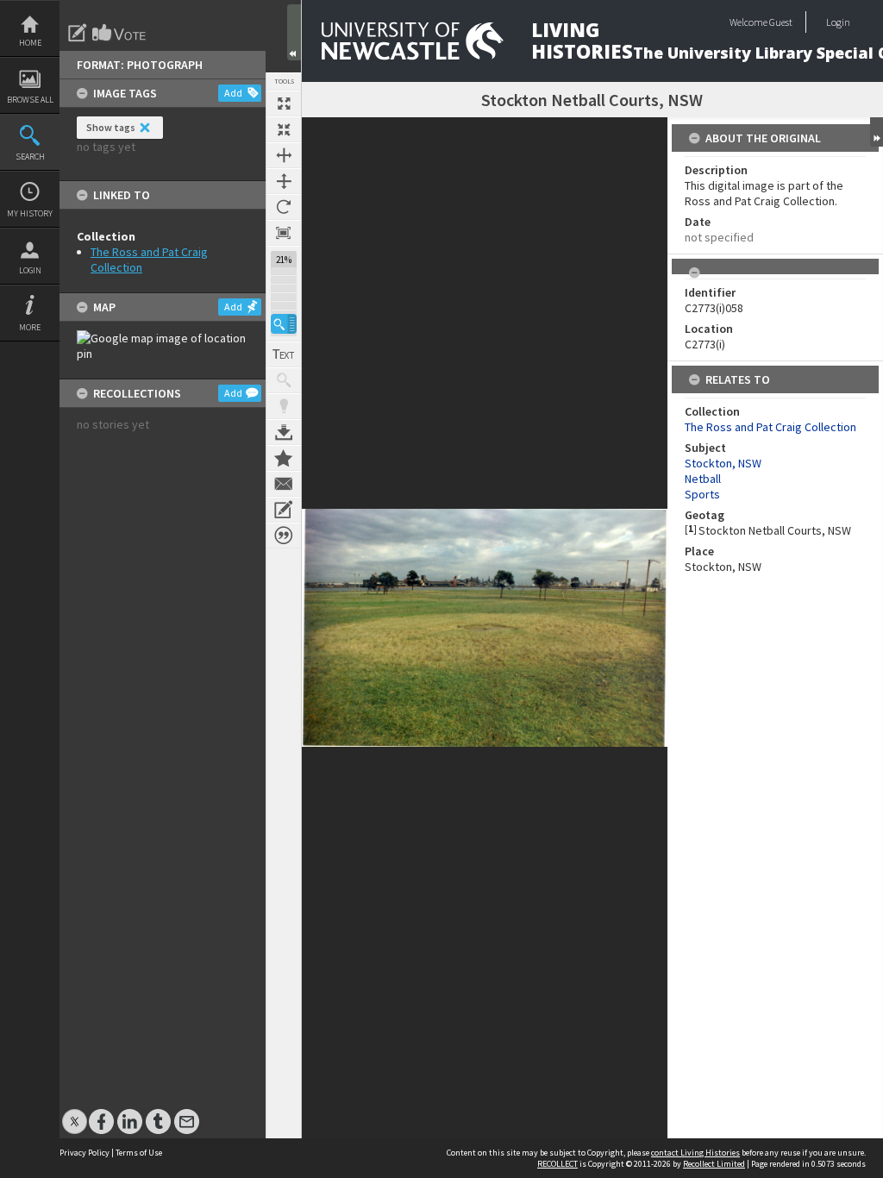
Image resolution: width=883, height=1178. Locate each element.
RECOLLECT (557, 1163)
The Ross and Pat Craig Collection (770, 427)
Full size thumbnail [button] (283, 103)
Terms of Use (139, 1152)
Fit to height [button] (283, 181)
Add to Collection (283, 458)
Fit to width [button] (283, 155)
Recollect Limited (714, 1163)
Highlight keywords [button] (283, 406)
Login (30, 270)
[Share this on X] (74, 1112)
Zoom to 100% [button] (283, 233)
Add (233, 92)
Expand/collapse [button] (876, 132)
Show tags (110, 127)
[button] (284, 324)
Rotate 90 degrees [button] (283, 207)
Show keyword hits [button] (283, 380)
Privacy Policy (84, 1152)
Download (283, 432)
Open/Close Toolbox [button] (294, 32)
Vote (120, 32)
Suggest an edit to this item (77, 32)
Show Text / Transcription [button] (283, 354)
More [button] (30, 327)
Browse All (30, 99)
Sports (702, 494)
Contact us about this (283, 484)
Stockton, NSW (723, 463)
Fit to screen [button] (283, 129)
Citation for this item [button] (283, 535)
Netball (703, 478)
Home (30, 42)
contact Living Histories (695, 1152)
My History (30, 213)
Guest (780, 22)
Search (30, 156)
